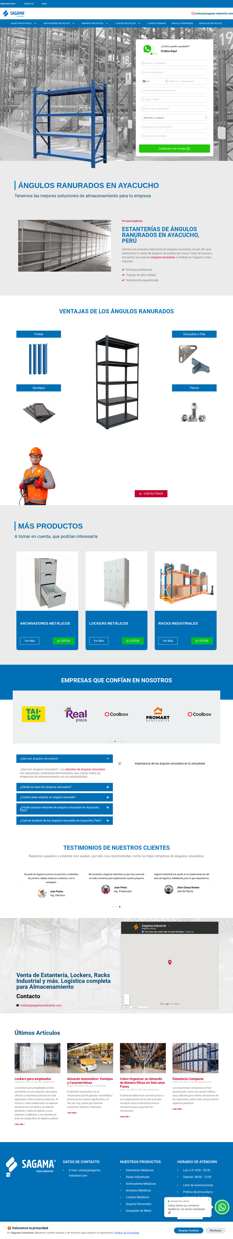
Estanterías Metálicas (140, 1170)
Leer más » (20, 1124)
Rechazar (215, 1230)
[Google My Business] (8, 1174)
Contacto (29, 4)
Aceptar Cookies (188, 1230)
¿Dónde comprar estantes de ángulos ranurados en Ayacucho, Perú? (60, 809)
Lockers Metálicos (125, 23)
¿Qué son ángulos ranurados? (39, 758)
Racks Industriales (21, 23)
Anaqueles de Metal (138, 1210)
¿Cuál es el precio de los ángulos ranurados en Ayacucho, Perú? (61, 820)
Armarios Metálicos (92, 23)
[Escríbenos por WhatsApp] (222, 1207)
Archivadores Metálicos (57, 23)
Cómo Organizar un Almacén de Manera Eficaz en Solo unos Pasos (142, 1082)
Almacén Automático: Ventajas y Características (90, 1081)
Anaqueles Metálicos (210, 23)
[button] (16, 714)
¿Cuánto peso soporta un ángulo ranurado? (48, 797)
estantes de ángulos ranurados (85, 769)
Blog (44, 4)
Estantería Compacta (188, 1079)
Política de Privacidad (126, 1232)
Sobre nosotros (7, 4)
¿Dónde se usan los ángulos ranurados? (46, 787)
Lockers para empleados (33, 1079)
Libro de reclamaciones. (198, 1185)
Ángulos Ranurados (182, 23)
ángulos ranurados (163, 257)
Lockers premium (156, 23)
